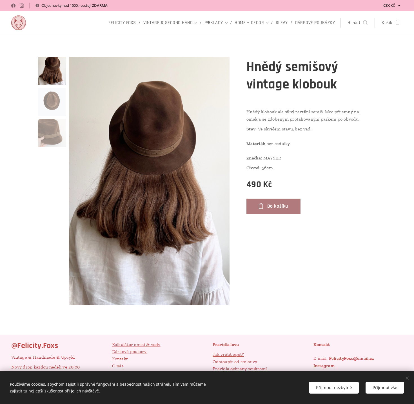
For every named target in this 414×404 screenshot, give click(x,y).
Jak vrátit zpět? (228, 354)
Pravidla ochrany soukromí (240, 368)
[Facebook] (13, 5)
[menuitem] (124, 23)
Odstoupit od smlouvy (235, 361)
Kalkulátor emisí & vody (136, 344)
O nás (118, 366)
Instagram (324, 365)
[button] (357, 23)
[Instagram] (21, 5)
